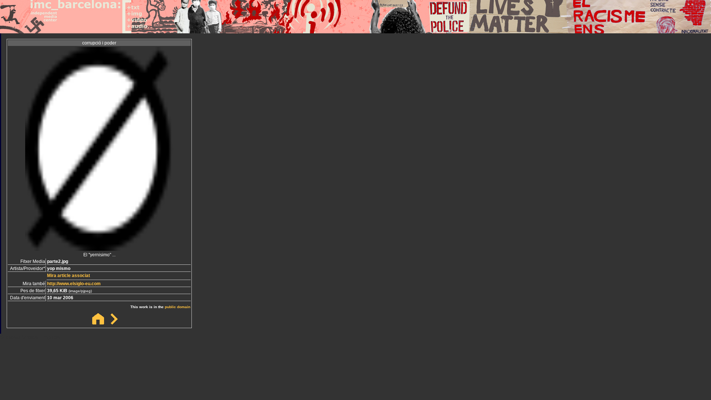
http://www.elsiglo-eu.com (74, 283)
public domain (177, 307)
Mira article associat (68, 275)
